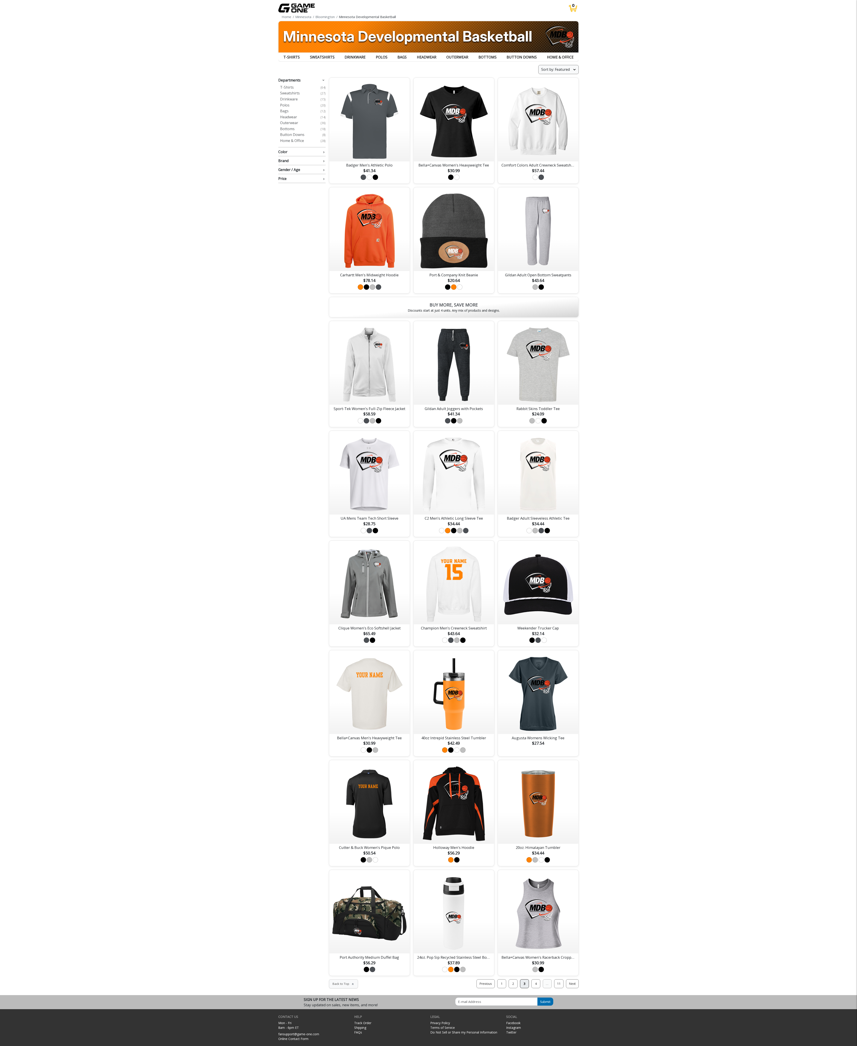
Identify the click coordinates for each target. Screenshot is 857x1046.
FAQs (358, 1032)
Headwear (426, 57)
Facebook (513, 1023)
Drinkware (355, 57)
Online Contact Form (293, 1039)
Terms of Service (442, 1027)
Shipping (360, 1027)
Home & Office (560, 57)
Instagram (513, 1027)
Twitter (511, 1032)
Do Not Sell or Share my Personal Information (463, 1032)
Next (572, 983)
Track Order (362, 1023)
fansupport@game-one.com (298, 1034)
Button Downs (522, 57)
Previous (485, 983)
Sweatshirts (322, 57)
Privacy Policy (440, 1023)
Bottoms (487, 57)
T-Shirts (291, 57)
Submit (545, 1001)
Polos (381, 57)
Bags (402, 57)
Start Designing (369, 152)
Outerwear (457, 57)
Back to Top (343, 984)
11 (559, 983)
